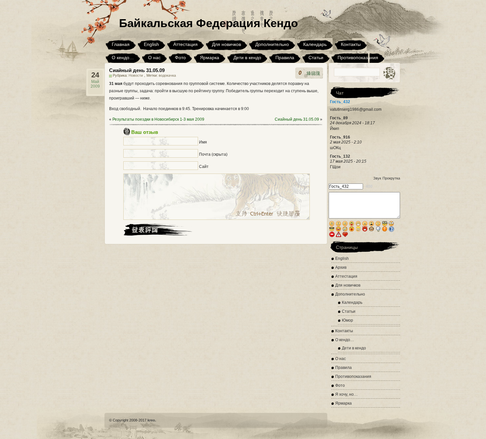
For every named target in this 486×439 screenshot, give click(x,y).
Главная (121, 44)
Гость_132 (340, 156)
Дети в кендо (247, 57)
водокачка (167, 75)
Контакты (351, 44)
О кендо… (123, 57)
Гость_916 (340, 137)
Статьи (315, 57)
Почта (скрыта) (213, 154)
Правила (284, 57)
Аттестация (185, 44)
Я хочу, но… (346, 394)
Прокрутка (391, 178)
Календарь (315, 44)
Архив (340, 267)
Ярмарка (209, 57)
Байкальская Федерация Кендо (208, 23)
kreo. (151, 420)
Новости (136, 75)
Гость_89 (339, 118)
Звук (377, 178)
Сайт (204, 166)
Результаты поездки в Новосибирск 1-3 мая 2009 (158, 119)
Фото (180, 57)
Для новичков (226, 44)
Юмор (347, 320)
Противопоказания (358, 57)
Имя (203, 142)
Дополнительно (272, 44)
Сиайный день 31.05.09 (297, 119)
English (151, 44)
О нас (154, 57)
